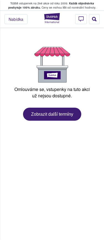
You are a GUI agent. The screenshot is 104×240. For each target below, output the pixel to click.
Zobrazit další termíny (52, 114)
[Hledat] (94, 19)
